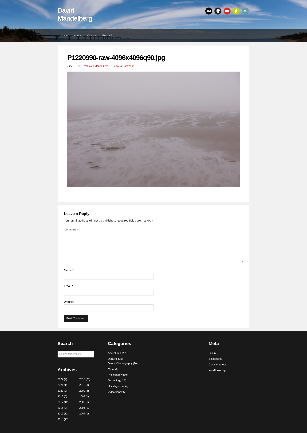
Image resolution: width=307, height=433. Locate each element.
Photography (115, 374)
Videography (115, 392)
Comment (71, 229)
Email (68, 286)
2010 (82, 385)
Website (69, 301)
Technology (114, 380)
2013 (82, 379)
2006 (82, 402)
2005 (82, 407)
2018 (60, 396)
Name (69, 270)
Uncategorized (116, 386)
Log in (212, 353)
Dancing (113, 358)
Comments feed (218, 364)
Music (111, 369)
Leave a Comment (123, 66)
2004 (82, 413)
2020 (60, 390)
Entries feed (215, 358)
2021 (60, 385)
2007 (82, 396)
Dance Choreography (120, 363)
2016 (60, 407)
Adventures (114, 353)
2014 (60, 419)
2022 (60, 379)
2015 (60, 413)
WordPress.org (217, 370)
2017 (60, 402)
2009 (82, 390)
